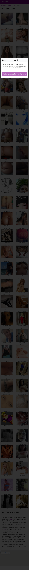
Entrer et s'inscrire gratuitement (14, 74)
